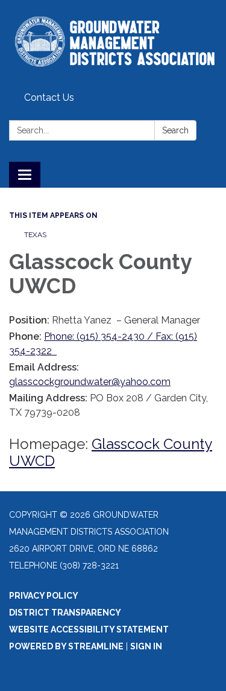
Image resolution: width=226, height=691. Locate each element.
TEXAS (35, 235)
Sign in (146, 646)
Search (175, 130)
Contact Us (49, 97)
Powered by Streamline (66, 646)
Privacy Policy (43, 595)
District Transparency (65, 612)
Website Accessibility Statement (89, 629)
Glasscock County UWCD (110, 452)
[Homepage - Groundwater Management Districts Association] (113, 43)
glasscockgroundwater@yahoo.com (90, 381)
